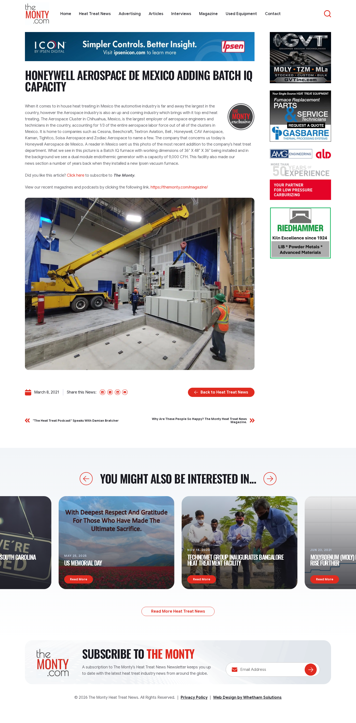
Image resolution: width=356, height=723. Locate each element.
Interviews (181, 13)
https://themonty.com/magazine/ (179, 187)
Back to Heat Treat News (224, 392)
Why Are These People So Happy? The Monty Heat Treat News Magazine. (199, 420)
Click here (75, 175)
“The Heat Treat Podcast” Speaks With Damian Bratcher (76, 420)
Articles (156, 13)
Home (65, 13)
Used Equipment (241, 13)
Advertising (130, 13)
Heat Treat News (95, 13)
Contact (273, 13)
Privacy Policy (194, 697)
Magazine (208, 13)
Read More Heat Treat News (178, 611)
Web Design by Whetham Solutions (247, 697)
